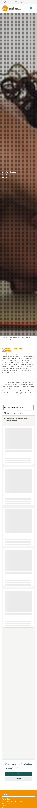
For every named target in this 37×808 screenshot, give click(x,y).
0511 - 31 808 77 (10, 2)
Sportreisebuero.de (7, 337)
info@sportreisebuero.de (24, 2)
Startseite (11, 8)
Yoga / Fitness (26, 337)
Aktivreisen (17, 337)
